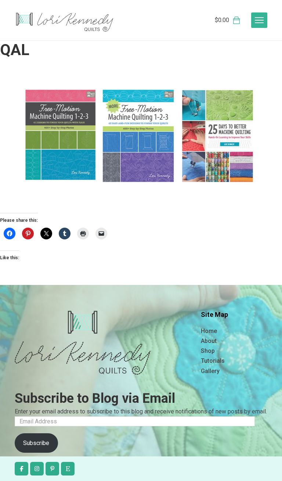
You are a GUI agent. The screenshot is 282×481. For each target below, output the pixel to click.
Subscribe (36, 443)
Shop (208, 350)
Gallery (210, 371)
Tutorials (213, 360)
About (209, 340)
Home (209, 331)
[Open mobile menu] (259, 20)
